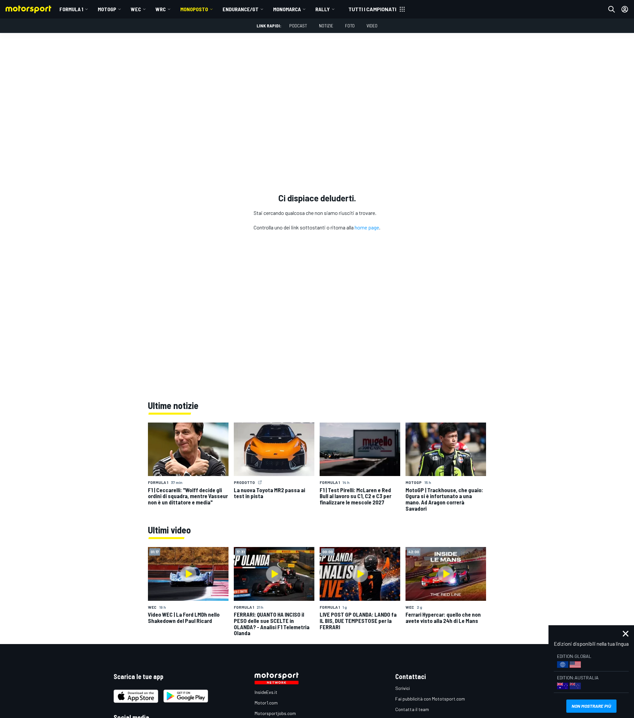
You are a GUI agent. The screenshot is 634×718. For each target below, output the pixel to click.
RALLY (322, 9)
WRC (161, 9)
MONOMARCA (287, 9)
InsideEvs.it (266, 692)
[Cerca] (611, 9)
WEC (136, 9)
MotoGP (107, 9)
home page (367, 227)
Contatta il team (412, 709)
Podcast (298, 25)
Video (372, 25)
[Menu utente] (624, 9)
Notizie (326, 25)
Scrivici (402, 688)
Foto (350, 25)
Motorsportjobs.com (275, 713)
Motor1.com (266, 702)
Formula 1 (71, 9)
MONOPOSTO (194, 9)
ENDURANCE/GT (241, 9)
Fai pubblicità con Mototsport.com (430, 698)
